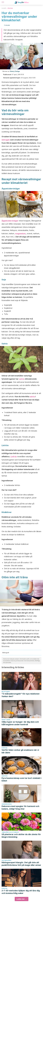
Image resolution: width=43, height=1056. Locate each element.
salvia (21, 379)
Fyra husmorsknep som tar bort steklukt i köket (21, 779)
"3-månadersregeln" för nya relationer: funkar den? (21, 695)
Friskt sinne (6, 719)
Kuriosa (10, 8)
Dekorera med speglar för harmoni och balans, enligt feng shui (20, 807)
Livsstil (4, 8)
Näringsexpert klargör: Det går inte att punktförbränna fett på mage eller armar (21, 863)
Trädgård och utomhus (10, 832)
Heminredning (7, 804)
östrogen (6, 140)
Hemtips (4, 776)
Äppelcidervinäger (10, 221)
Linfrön (13, 457)
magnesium (20, 233)
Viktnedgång (6, 860)
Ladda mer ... (21, 899)
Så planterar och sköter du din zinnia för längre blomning (21, 835)
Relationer (6, 691)
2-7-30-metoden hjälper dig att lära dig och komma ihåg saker (21, 891)
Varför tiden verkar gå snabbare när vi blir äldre (20, 751)
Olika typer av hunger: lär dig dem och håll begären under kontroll (20, 723)
